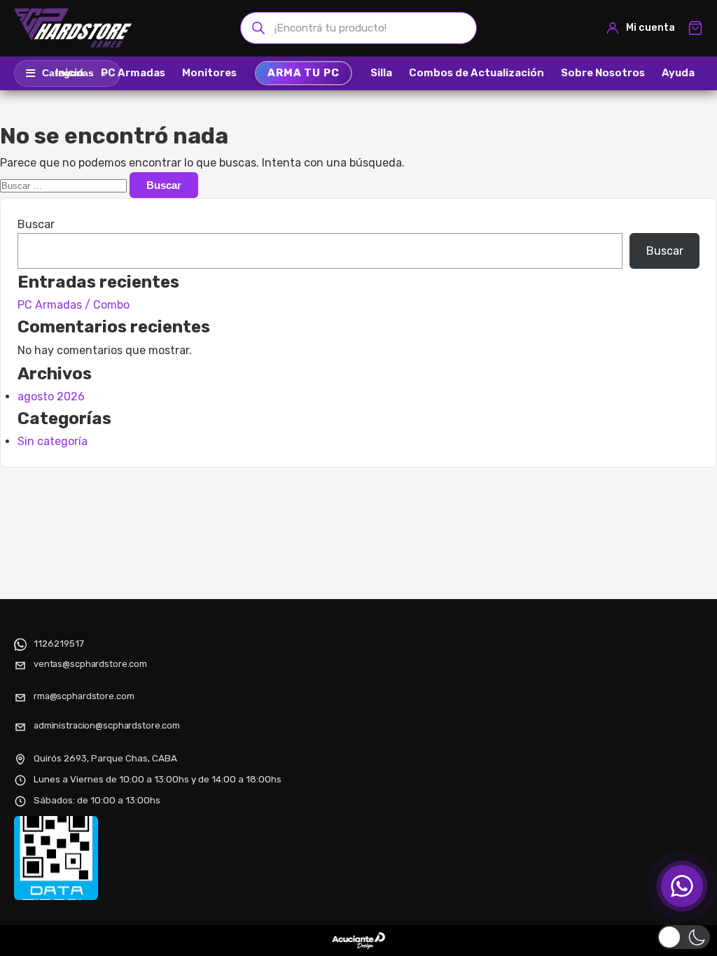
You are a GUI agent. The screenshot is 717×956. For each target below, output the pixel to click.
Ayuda (678, 72)
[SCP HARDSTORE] (75, 28)
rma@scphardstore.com (84, 696)
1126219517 (59, 643)
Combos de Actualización (476, 72)
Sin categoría (53, 441)
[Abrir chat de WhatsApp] (682, 886)
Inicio (69, 72)
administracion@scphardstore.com (107, 725)
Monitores (209, 72)
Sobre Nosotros (603, 72)
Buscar (36, 224)
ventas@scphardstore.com (90, 664)
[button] (683, 937)
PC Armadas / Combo (74, 304)
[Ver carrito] (695, 28)
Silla (381, 72)
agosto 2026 (51, 396)
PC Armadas (133, 72)
